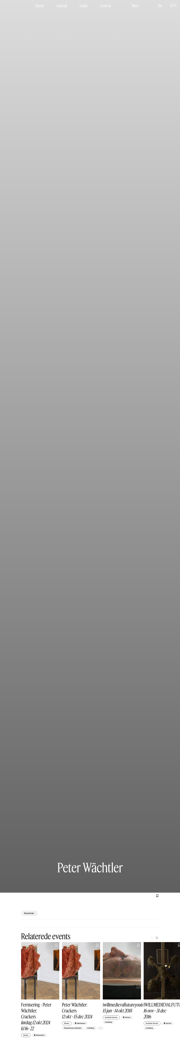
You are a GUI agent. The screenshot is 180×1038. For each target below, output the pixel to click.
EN (165, 5)
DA (160, 5)
